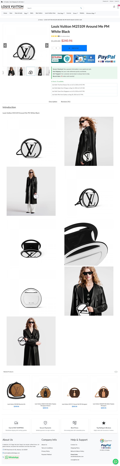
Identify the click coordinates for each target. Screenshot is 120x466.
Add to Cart (75, 48)
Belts (31, 13)
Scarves (69, 13)
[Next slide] (117, 371)
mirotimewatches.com (77, 456)
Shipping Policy (75, 448)
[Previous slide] (115, 371)
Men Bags (60, 13)
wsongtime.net (75, 459)
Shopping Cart (105, 1)
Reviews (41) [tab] (65, 102)
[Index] (114, 6)
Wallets (82, 13)
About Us (44, 444)
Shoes (75, 13)
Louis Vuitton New (50, 13)
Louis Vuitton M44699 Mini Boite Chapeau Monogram (103, 404)
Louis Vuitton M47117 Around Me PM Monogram (74, 404)
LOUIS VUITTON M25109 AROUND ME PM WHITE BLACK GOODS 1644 (63, 19)
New (11, 13)
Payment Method (47, 454)
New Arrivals (18, 13)
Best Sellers (39, 13)
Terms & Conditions (47, 448)
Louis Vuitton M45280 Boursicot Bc (16, 404)
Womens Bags (90, 13)
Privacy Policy (46, 451)
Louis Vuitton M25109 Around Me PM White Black (21, 113)
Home (5, 13)
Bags (25, 13)
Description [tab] (53, 102)
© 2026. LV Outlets (105, 450)
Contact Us (117, 1)
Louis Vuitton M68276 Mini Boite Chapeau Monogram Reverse (45, 404)
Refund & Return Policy (77, 451)
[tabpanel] (16, 393)
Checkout (111, 1)
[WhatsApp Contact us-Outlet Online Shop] (115, 461)
